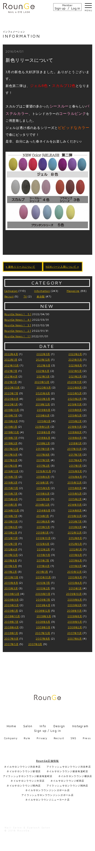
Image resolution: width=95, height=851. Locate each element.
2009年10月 (74, 593)
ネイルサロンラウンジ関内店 (24, 785)
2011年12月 (11, 554)
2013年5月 (43, 526)
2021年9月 (43, 365)
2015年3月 (43, 499)
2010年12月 (74, 571)
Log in (75, 8)
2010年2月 (43, 588)
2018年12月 (42, 426)
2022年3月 (43, 354)
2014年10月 (11, 510)
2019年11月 (75, 404)
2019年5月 (75, 415)
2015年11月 (11, 487)
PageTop (89, 845)
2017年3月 (11, 465)
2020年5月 (75, 393)
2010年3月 (11, 588)
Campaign (11, 290)
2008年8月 (75, 616)
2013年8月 (43, 521)
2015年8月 (75, 487)
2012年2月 (43, 549)
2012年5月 (75, 543)
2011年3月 (75, 565)
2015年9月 (43, 487)
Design (59, 726)
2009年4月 (43, 605)
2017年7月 (75, 454)
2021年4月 (11, 376)
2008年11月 (74, 610)
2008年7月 (11, 621)
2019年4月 (11, 421)
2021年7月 (11, 370)
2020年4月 (11, 398)
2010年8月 (11, 582)
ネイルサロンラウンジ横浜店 (75, 776)
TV (25, 296)
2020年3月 (43, 398)
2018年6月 (43, 437)
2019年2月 (75, 421)
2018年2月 (43, 443)
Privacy (42, 738)
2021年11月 (75, 359)
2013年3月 (75, 526)
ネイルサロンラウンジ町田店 (67, 780)
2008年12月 (42, 610)
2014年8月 (75, 510)
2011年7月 (43, 560)
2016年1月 (42, 482)
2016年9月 (75, 471)
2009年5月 (11, 605)
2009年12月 (12, 593)
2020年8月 (75, 387)
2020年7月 (11, 393)
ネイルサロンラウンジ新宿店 (24, 771)
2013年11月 (11, 521)
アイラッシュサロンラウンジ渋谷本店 (69, 766)
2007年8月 (43, 638)
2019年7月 (11, 415)
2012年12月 (75, 532)
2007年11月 (74, 633)
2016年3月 (11, 482)
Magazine (73, 290)
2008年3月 (43, 627)
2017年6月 (11, 460)
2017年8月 (43, 454)
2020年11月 (74, 381)
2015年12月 (75, 482)
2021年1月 (10, 381)
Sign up (60, 8)
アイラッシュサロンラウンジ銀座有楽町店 (28, 776)
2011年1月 (42, 571)
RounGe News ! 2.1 (17, 330)
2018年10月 (11, 432)
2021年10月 (11, 365)
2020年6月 (43, 393)
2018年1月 (75, 443)
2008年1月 (11, 633)
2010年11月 (11, 577)
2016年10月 (43, 471)
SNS (74, 738)
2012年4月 (11, 549)
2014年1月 (42, 515)
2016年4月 (75, 476)
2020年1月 (11, 404)
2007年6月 (75, 638)
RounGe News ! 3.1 (17, 325)
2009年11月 (43, 593)
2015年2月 (75, 499)
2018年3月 (11, 443)
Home (11, 726)
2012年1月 (75, 549)
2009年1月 (11, 610)
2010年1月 (75, 588)
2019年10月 (11, 409)
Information (42, 290)
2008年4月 (11, 627)
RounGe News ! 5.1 (17, 314)
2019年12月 (43, 404)
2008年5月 (75, 621)
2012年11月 (11, 538)
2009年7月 (43, 599)
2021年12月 (43, 359)
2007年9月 (11, 638)
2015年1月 (10, 504)
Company (11, 738)
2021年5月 (75, 370)
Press (87, 738)
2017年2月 (43, 465)
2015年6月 (43, 493)
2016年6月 (43, 476)
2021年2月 (75, 376)
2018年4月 (75, 437)
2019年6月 (43, 415)
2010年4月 (75, 582)
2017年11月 (43, 448)
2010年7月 (43, 582)
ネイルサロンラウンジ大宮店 (28, 780)
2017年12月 (11, 448)
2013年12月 (75, 515)
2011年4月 (43, 565)
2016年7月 (11, 476)
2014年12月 (43, 504)
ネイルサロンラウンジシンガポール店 (47, 790)
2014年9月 (43, 510)
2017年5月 (43, 460)
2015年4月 (11, 499)
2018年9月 (43, 432)
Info (43, 726)
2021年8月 (75, 365)
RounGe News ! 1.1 (17, 336)
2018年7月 (11, 437)
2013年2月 (11, 532)
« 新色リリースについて (20, 266)
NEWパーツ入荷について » (62, 266)
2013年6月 (11, 526)
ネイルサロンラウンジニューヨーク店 (47, 799)
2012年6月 (43, 543)
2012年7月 (11, 543)
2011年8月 (10, 560)
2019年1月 (10, 426)
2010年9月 (75, 577)
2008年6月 (43, 621)
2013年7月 (75, 521)
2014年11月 (75, 504)
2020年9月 (44, 387)
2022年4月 (11, 354)
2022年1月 (11, 359)
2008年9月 (44, 616)
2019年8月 (75, 409)
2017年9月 (11, 454)
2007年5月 (11, 644)
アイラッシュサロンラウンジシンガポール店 (47, 795)
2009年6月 (75, 599)
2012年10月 (43, 538)
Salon (28, 726)
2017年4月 (75, 460)
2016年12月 (11, 471)
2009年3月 (75, 605)
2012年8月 (75, 538)
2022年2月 (75, 354)
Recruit (9, 296)
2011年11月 (43, 554)
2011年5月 (10, 565)
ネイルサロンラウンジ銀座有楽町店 (67, 771)
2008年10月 (12, 616)
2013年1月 (42, 532)
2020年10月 (12, 387)
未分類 (41, 296)
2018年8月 (75, 432)
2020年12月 (42, 381)
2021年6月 (43, 370)
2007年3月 (35, 644)
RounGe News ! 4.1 (17, 319)
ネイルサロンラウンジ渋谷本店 (22, 766)
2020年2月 (75, 398)
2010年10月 (43, 577)
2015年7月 (11, 493)
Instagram (80, 726)
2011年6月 (75, 560)
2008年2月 (75, 627)
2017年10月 (74, 448)
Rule (27, 738)
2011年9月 (75, 554)
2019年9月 (43, 409)
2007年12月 (42, 633)
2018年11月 (75, 426)
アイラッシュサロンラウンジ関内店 (67, 785)
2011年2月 (10, 571)
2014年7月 (11, 515)
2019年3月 (44, 421)
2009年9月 (11, 599)
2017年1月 (75, 465)
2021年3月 (43, 376)
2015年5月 (75, 493)
